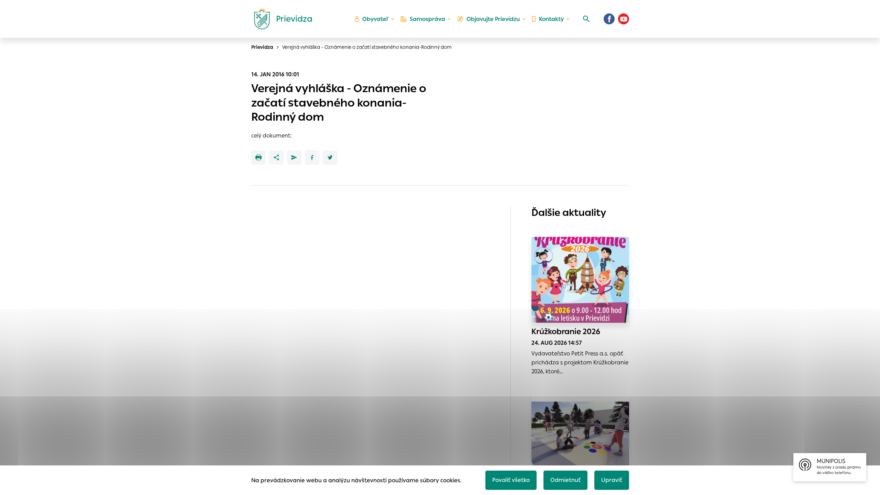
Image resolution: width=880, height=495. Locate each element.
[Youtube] (623, 18)
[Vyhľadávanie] (586, 18)
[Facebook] (609, 18)
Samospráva (427, 19)
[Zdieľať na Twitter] (330, 157)
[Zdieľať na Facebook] (312, 157)
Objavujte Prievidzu (493, 19)
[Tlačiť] (258, 157)
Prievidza (262, 47)
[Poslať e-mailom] (294, 157)
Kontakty (551, 19)
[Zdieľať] (276, 157)
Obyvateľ (375, 19)
